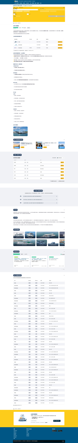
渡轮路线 (21, 3)
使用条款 (27, 434)
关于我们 (27, 433)
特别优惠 (33, 3)
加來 (25, 162)
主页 (15, 3)
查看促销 (22, 147)
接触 (27, 431)
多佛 (27, 162)
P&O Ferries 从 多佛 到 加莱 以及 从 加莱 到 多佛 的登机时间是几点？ (33, 199)
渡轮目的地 (15, 430)
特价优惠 (15, 437)
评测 (30, 3)
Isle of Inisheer (24, 244)
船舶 (35, 3)
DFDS (19, 41)
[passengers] (62, 247)
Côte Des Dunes (53, 244)
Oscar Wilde (30, 237)
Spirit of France (18, 237)
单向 (17, 7)
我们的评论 (15, 435)
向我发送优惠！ (57, 420)
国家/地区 (27, 3)
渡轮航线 (15, 433)
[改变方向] (38, 9)
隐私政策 (46, 422)
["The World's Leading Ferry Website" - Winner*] (16, 1)
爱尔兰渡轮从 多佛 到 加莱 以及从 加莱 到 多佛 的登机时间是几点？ (32, 196)
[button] (41, 3)
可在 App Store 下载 (54, 431)
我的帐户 (38, 3)
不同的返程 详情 (21, 7)
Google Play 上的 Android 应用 (60, 431)
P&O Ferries (20, 47)
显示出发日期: (54, 157)
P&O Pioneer (47, 237)
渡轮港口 (24, 3)
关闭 (63, 441)
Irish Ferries (20, 44)
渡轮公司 (17, 3)
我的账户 (27, 430)
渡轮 (14, 429)
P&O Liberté (42, 244)
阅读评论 (29, 27)
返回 (14, 7)
